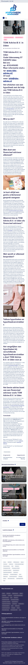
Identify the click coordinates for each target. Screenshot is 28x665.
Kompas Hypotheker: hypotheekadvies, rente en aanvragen (14, 555)
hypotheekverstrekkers (13, 365)
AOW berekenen (16, 562)
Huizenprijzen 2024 (6, 568)
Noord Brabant (19, 37)
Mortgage (20, 576)
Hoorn (16, 507)
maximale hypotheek (13, 576)
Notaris (4, 578)
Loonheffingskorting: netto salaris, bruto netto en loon (14, 545)
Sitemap (14, 661)
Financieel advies (6, 566)
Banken (22, 562)
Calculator (5, 564)
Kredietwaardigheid (13, 574)
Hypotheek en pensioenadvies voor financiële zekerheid (13, 550)
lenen (20, 574)
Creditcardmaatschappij (19, 564)
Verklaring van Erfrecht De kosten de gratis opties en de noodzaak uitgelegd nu (13, 477)
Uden (5, 39)
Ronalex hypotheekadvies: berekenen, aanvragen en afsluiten (11, 536)
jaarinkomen (16, 572)
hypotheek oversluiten (7, 570)
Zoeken (5, 520)
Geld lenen (17, 566)
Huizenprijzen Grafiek (15, 568)
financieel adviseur (10, 108)
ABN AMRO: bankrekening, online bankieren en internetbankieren (13, 540)
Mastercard (5, 576)
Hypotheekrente (16, 570)
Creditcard (11, 564)
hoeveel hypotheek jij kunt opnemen (16, 210)
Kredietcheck (5, 574)
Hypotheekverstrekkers (7, 572)
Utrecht (17, 488)
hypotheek (10, 230)
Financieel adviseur (9, 37)
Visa (4, 580)
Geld (12, 566)
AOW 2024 (9, 562)
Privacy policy (20, 661)
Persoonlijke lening (11, 578)
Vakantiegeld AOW (19, 578)
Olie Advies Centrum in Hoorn (12, 512)
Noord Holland (7, 509)
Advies (4, 562)
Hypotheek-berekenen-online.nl (9, 641)
